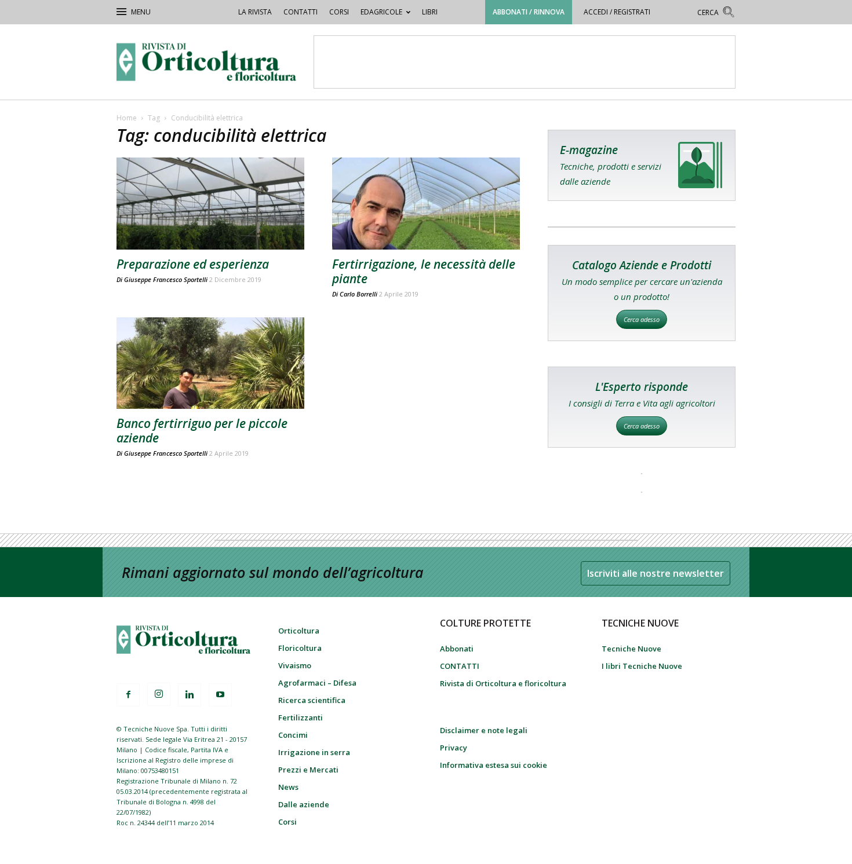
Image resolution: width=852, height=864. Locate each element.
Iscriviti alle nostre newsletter (655, 573)
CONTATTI (300, 12)
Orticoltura (298, 630)
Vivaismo (294, 665)
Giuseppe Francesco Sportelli (165, 279)
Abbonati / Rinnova (529, 12)
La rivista (255, 12)
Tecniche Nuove (631, 648)
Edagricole (381, 12)
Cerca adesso (642, 319)
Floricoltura (300, 648)
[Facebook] (128, 694)
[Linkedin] (189, 694)
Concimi (293, 735)
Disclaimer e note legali (483, 730)
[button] (716, 13)
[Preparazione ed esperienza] (210, 204)
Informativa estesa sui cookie (493, 765)
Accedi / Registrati (617, 12)
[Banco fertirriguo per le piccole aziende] (210, 363)
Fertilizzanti (300, 717)
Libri (430, 12)
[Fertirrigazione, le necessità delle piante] (426, 204)
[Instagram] (158, 694)
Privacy (453, 747)
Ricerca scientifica (311, 700)
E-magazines (641, 165)
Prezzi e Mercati (308, 769)
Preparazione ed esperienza (192, 264)
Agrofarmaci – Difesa (317, 683)
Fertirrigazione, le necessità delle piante (423, 271)
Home (126, 118)
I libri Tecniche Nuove (642, 666)
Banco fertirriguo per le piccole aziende (201, 430)
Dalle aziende (303, 804)
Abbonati (457, 648)
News (288, 787)
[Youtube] (220, 694)
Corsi (339, 12)
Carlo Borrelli (358, 294)
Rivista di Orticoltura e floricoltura (503, 683)
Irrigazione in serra (314, 752)
